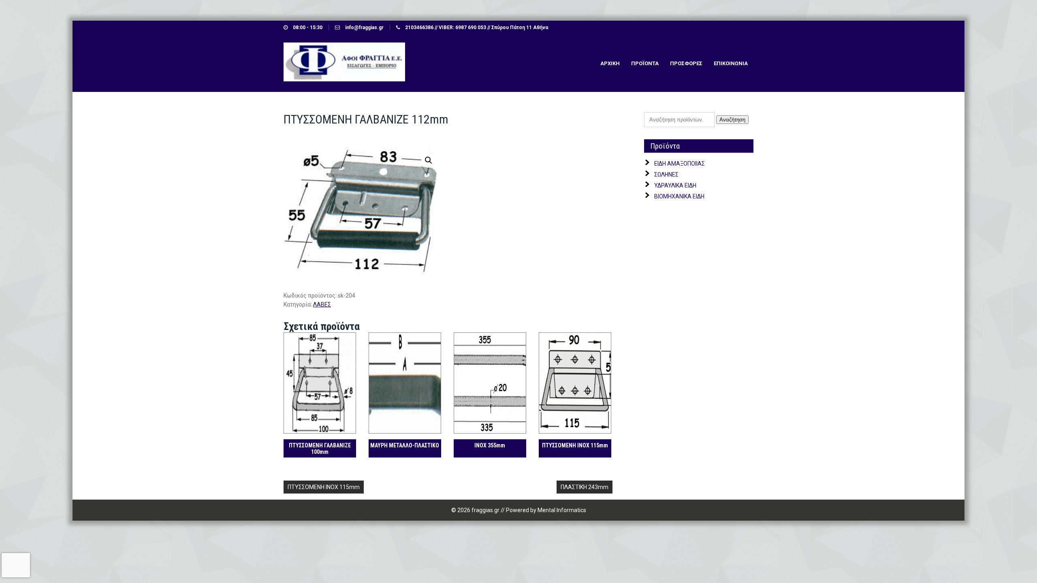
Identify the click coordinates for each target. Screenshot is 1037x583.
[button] (428, 160)
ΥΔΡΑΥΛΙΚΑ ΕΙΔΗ (675, 185)
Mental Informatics (562, 510)
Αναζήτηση (732, 120)
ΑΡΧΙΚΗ (610, 63)
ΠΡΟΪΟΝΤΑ (645, 63)
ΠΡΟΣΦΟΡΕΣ (686, 63)
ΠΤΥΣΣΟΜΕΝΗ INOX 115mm (324, 487)
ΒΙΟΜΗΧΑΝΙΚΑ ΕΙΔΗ (679, 196)
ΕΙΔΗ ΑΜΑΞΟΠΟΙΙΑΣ (679, 163)
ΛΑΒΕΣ (322, 304)
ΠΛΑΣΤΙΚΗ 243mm (584, 487)
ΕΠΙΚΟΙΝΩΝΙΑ (731, 63)
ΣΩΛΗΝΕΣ (666, 174)
